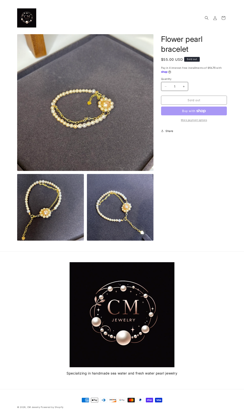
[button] (206, 18)
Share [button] (169, 131)
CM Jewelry (33, 407)
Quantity (166, 78)
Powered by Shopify (52, 407)
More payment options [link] (194, 120)
